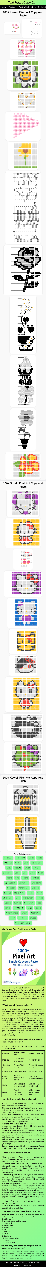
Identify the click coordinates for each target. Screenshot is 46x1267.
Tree (39, 903)
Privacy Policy (20, 1262)
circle (7, 908)
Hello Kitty (19, 893)
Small (27, 868)
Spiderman (37, 863)
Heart (30, 893)
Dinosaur (7, 873)
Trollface (23, 918)
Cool (26, 863)
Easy (9, 868)
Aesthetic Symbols (27, 7)
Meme (25, 878)
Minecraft (20, 858)
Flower (40, 898)
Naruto (17, 868)
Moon (12, 918)
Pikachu (8, 863)
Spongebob (10, 883)
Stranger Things (23, 923)
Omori (24, 913)
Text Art (12, 7)
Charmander (12, 913)
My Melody (19, 908)
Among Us (23, 888)
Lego (29, 908)
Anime (36, 868)
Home (3, 7)
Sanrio (8, 903)
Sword (33, 918)
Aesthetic (35, 913)
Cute (39, 858)
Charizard (36, 883)
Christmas (7, 898)
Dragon (35, 888)
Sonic (17, 863)
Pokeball (11, 888)
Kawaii (17, 903)
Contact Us (34, 1262)
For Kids (35, 878)
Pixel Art (8, 858)
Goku (32, 873)
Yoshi (9, 878)
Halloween (28, 898)
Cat (24, 873)
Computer (23, 883)
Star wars (28, 903)
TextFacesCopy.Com (23, 2)
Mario (31, 858)
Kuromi (7, 893)
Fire (17, 878)
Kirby (39, 893)
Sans (17, 873)
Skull (40, 873)
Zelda (38, 908)
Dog (18, 898)
